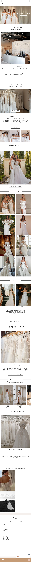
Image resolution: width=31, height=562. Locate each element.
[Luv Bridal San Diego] (15, 5)
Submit (23, 552)
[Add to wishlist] (12, 385)
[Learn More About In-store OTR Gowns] (15, 347)
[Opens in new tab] (13, 480)
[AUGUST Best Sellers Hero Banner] (15, 15)
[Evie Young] (7, 245)
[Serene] (23, 204)
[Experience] (15, 48)
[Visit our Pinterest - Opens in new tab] (27, 3)
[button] (5, 3)
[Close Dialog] (1, 560)
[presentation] (6, 396)
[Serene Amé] (7, 266)
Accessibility (4, 547)
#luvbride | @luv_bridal (21, 468)
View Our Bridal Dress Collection (15, 186)
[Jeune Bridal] (23, 245)
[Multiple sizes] (9, 136)
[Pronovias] (7, 225)
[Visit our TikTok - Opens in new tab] (28, 3)
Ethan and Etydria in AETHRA (15, 308)
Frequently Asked (5, 545)
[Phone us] (3, 3)
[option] (20, 396)
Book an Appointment (15, 79)
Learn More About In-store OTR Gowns (15, 374)
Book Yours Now (15, 463)
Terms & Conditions (5, 546)
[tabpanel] (15, 15)
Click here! (21, 521)
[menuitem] (3, 3)
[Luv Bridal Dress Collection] (15, 167)
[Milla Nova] (23, 225)
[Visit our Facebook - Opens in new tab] (24, 3)
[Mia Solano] (23, 266)
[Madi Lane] (7, 204)
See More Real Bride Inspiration (15, 321)
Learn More (16, 77)
